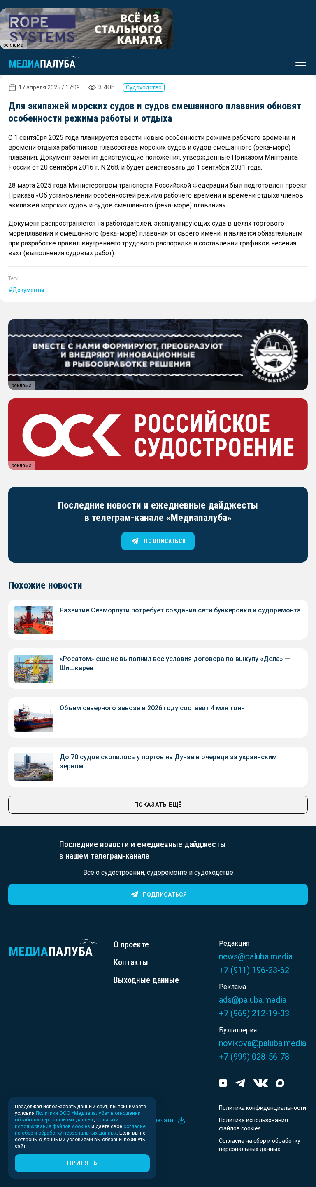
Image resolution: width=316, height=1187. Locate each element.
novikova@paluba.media (262, 1043)
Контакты (131, 962)
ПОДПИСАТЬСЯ (165, 541)
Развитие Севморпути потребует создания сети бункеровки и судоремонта (180, 610)
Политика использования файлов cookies (253, 1124)
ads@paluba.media (252, 1000)
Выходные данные (146, 980)
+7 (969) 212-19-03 (254, 1013)
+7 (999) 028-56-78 (254, 1057)
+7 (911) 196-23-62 (254, 970)
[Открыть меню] (298, 62)
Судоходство (144, 87)
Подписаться (165, 894)
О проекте (131, 944)
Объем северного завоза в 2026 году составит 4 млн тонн (152, 708)
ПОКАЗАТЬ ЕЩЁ (158, 804)
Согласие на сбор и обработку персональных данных (259, 1145)
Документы (28, 290)
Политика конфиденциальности (262, 1108)
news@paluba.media (256, 956)
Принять (82, 1163)
